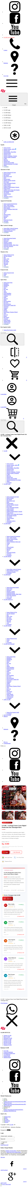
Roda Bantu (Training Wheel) (11, 312)
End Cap (6, 314)
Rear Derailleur (7, 301)
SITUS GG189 (7, 715)
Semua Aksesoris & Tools (10, 172)
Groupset (6, 318)
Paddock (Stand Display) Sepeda (11, 187)
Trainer (5, 195)
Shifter (5, 292)
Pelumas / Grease (8, 242)
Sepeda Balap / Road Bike (10, 152)
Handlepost (6, 285)
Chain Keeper (7, 322)
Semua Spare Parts (8, 282)
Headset (5, 286)
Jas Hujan (6, 221)
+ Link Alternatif (16, 852)
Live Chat (6, 1050)
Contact (5, 50)
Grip (5, 290)
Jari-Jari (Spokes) (8, 256)
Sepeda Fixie (7, 161)
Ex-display (6, 166)
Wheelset (6, 264)
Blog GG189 (7, 1036)
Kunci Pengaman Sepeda (9, 183)
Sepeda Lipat (7, 150)
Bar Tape (6, 289)
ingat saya (4, 1142)
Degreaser (6, 241)
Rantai (5, 316)
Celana (5, 210)
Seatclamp (6, 306)
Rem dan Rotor (7, 304)
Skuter (5, 165)
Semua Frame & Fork (9, 272)
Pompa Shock (7, 188)
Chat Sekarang (4, 1003)
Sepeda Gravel (7, 154)
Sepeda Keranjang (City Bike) (11, 164)
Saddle (5, 309)
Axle (5, 265)
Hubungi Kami (7, 1057)
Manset (5, 217)
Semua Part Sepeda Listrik (10, 330)
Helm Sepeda (7, 207)
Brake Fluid (6, 239)
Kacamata (6, 216)
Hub (5, 257)
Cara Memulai (7, 1054)
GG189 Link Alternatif (9, 37)
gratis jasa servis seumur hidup (13, 1152)
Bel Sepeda (6, 175)
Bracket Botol (7, 179)
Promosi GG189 (7, 1039)
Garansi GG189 (7, 1041)
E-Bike (5, 158)
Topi (5, 218)
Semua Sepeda (7, 147)
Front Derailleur (7, 293)
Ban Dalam (6, 261)
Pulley (5, 300)
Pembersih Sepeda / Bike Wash (11, 245)
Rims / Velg (6, 258)
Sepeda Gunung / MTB (9, 149)
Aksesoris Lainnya (8, 196)
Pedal (5, 297)
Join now (3, 1157)
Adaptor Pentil (7, 321)
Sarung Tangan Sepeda (9, 206)
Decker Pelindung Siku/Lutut (10, 209)
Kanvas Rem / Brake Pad (10, 305)
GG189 (5, 876)
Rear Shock (6, 317)
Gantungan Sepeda (8, 231)
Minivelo (6, 160)
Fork (5, 275)
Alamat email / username (6, 1136)
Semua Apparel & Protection (10, 203)
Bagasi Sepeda (7, 173)
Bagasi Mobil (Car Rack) (9, 229)
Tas (4, 213)
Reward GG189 (7, 1042)
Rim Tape (6, 260)
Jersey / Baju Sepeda (8, 205)
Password (3, 1139)
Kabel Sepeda (7, 320)
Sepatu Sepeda (7, 214)
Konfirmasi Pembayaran (9, 1053)
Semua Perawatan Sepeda (10, 238)
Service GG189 (7, 1043)
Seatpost (6, 308)
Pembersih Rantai (8, 243)
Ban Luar (6, 262)
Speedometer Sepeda (8, 191)
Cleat (5, 211)
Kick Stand (6, 181)
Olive (5, 313)
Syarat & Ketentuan (8, 1052)
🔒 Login (5, 852)
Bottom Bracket (7, 294)
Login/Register (7, 743)
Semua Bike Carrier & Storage (11, 228)
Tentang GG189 (7, 1035)
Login (2, 1143)
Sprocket (6, 298)
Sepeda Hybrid (7, 153)
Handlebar (6, 284)
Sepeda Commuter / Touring (10, 156)
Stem (5, 288)
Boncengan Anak (8, 176)
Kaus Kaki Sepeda (8, 220)
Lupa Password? (4, 1145)
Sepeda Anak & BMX (9, 162)
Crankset (6, 296)
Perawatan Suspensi (8, 246)
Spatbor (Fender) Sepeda (9, 180)
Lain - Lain (6, 247)
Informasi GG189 (8, 1038)
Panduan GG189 (8, 1045)
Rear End (6, 302)
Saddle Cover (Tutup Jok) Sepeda (11, 190)
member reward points (10, 1150)
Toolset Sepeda (7, 194)
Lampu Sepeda (7, 184)
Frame (5, 274)
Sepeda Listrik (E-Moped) (10, 157)
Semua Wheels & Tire (9, 254)
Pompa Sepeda (7, 186)
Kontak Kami (7, 1056)
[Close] (12, 448)
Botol (5, 177)
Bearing (5, 310)
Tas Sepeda (6, 192)
